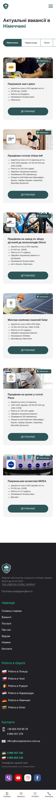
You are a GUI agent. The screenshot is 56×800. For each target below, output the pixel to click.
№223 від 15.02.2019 (12, 581)
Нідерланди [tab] (31, 42)
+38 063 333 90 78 (17, 729)
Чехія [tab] (46, 42)
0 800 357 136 (15, 753)
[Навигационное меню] (51, 6)
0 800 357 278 (15, 734)
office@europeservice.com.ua (23, 741)
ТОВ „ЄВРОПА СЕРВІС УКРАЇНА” (18, 584)
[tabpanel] (28, 17)
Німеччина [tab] (12, 42)
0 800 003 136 (15, 757)
